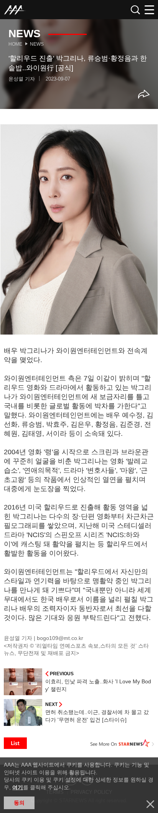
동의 (19, 803)
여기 (17, 787)
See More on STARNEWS (122, 743)
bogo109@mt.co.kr (60, 638)
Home (15, 44)
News (37, 44)
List (15, 743)
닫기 (150, 804)
